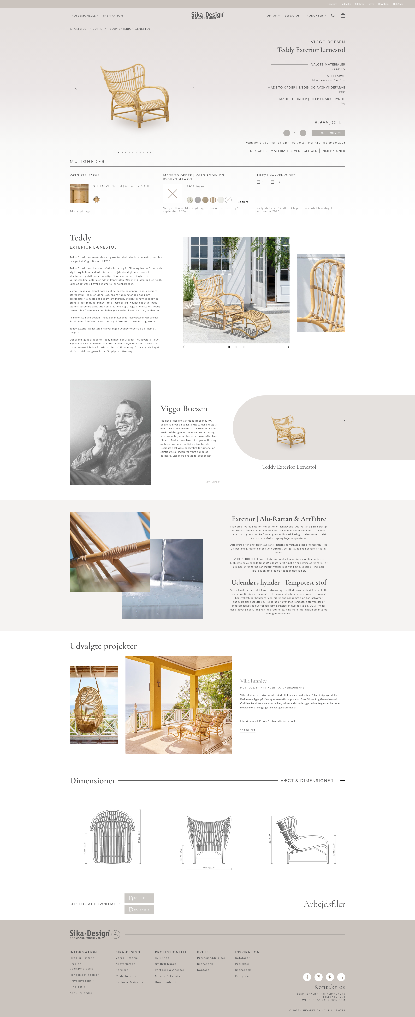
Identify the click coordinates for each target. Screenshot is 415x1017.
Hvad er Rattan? (82, 957)
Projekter (242, 963)
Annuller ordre (81, 992)
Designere (242, 975)
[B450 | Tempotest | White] (220, 200)
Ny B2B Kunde (166, 963)
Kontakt (203, 969)
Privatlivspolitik (82, 980)
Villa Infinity (253, 681)
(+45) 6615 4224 (333, 996)
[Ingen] (228, 200)
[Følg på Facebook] (307, 977)
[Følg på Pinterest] (330, 977)
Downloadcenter (167, 981)
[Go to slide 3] (344, 434)
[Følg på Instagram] (318, 977)
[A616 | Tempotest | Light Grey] (198, 200)
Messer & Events (167, 975)
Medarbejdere (126, 975)
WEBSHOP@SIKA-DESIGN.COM (323, 1000)
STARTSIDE (78, 28)
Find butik (345, 4)
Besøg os (292, 15)
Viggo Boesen (328, 41)
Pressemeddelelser (211, 957)
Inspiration (113, 15)
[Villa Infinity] (94, 705)
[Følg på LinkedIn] (341, 977)
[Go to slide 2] (344, 427)
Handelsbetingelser (84, 974)
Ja (262, 181)
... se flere (242, 201)
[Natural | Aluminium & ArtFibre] (96, 199)
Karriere (122, 969)
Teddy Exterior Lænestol (289, 466)
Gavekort (332, 4)
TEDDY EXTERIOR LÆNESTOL (129, 28)
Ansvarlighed (126, 963)
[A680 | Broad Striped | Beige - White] (213, 200)
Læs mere (212, 482)
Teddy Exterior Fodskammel (143, 317)
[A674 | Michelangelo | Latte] (205, 200)
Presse (371, 4)
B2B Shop (398, 4)
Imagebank (205, 963)
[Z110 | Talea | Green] (190, 200)
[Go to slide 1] (344, 420)
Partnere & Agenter (130, 981)
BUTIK (97, 28)
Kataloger (359, 4)
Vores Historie (127, 957)
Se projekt (247, 730)
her (157, 310)
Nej (278, 181)
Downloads (383, 4)
